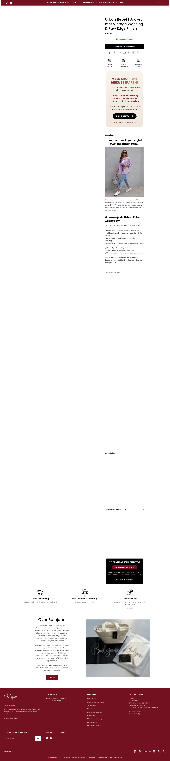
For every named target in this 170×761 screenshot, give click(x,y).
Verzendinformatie (112, 273)
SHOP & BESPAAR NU (124, 116)
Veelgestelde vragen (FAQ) (116, 509)
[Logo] (12, 10)
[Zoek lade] (159, 10)
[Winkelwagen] (163, 10)
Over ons (52, 677)
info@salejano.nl (13, 718)
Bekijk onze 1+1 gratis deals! (124, 567)
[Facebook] (11, 3)
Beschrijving (109, 135)
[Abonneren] (38, 738)
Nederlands (158, 3)
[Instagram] (6, 3)
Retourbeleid (110, 453)
